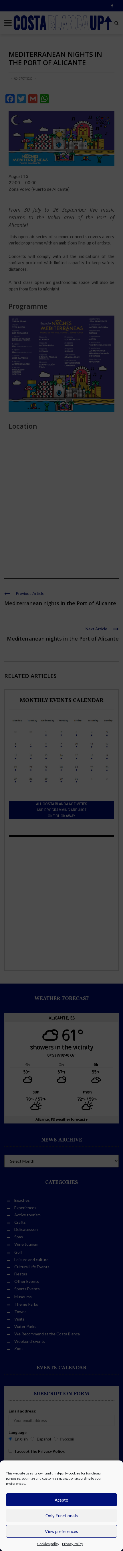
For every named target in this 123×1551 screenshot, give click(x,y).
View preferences (61, 1531)
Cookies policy (48, 1544)
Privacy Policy (72, 1544)
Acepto (61, 1499)
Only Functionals (61, 1515)
